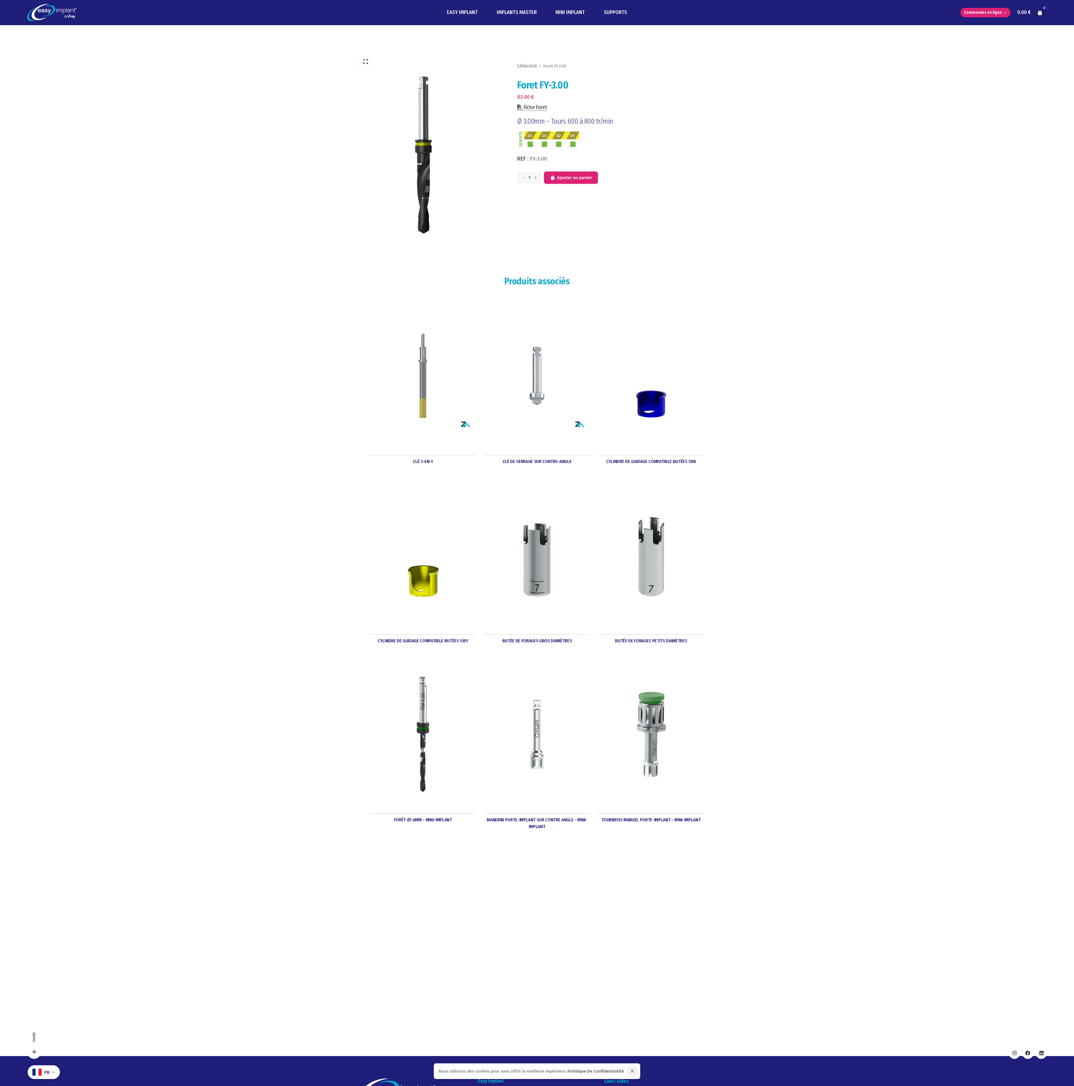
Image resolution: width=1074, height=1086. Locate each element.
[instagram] (1014, 1053)
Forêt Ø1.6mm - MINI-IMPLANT (423, 819)
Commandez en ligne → (985, 12)
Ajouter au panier (574, 177)
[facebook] (1027, 1053)
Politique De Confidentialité (595, 1071)
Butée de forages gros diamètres (537, 640)
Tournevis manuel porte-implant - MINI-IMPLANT (651, 819)
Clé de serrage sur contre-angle (537, 461)
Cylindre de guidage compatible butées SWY (423, 640)
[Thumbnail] (52, 13)
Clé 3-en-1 (423, 461)
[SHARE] (34, 1052)
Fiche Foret (534, 107)
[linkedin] (1041, 1053)
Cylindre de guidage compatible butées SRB (651, 461)
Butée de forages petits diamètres (651, 640)
